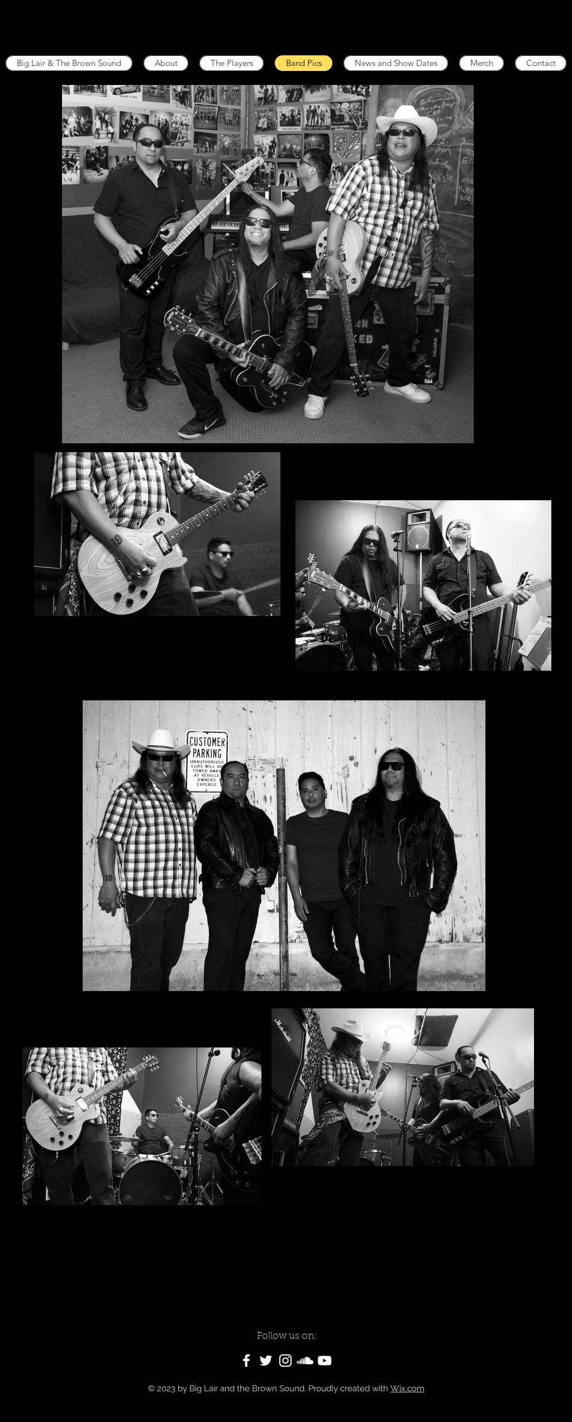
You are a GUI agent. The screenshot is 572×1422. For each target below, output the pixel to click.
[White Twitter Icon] (266, 1360)
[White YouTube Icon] (324, 1360)
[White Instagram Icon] (285, 1360)
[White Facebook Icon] (246, 1360)
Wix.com (407, 1388)
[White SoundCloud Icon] (305, 1360)
